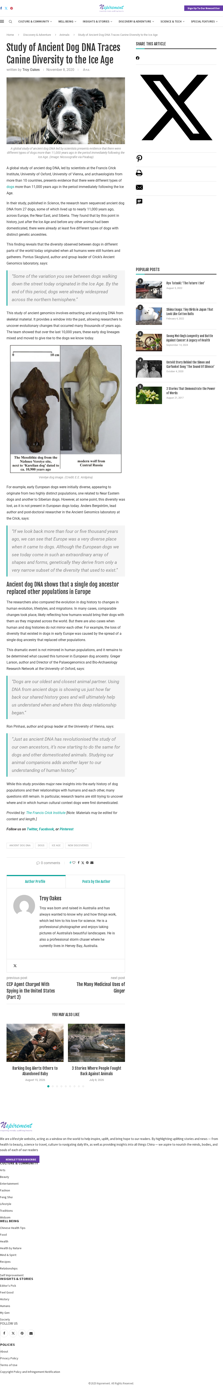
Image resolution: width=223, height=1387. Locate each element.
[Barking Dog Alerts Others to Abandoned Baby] (35, 1043)
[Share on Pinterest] (139, 161)
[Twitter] (6, 8)
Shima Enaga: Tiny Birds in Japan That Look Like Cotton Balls (189, 312)
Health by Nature (11, 1248)
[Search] (10, 22)
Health (4, 1241)
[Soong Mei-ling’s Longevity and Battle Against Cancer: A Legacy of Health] (149, 342)
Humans (5, 1305)
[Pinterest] (11, 8)
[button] (12, 1055)
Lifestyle (5, 1203)
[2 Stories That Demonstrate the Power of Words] (149, 395)
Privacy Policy (9, 1358)
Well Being (65, 21)
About (4, 1351)
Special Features (203, 21)
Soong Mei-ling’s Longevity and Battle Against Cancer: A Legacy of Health (189, 338)
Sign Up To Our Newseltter (204, 8)
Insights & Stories (96, 21)
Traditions (6, 1210)
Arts (2, 1170)
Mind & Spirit (8, 1254)
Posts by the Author (96, 881)
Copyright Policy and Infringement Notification (30, 1371)
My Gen (5, 1312)
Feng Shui (6, 1197)
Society (5, 1319)
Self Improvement (12, 1275)
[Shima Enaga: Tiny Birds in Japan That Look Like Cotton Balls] (149, 316)
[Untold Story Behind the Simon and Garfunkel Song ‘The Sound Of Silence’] (149, 369)
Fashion (5, 1190)
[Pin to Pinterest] (87, 862)
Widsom (5, 1217)
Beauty (4, 1176)
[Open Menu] (2, 21)
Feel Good (7, 1292)
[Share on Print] (139, 175)
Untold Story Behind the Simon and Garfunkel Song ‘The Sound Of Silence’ (190, 364)
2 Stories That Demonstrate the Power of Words (190, 391)
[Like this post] (73, 862)
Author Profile (35, 881)
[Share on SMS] (139, 204)
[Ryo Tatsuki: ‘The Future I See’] (149, 290)
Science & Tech (171, 21)
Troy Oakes (31, 70)
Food (3, 1234)
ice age (56, 845)
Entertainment (9, 1183)
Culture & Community (33, 21)
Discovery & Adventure (135, 21)
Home (10, 34)
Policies (7, 1344)
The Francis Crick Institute (46, 813)
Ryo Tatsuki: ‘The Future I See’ (185, 283)
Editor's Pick (8, 1285)
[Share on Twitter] (82, 863)
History (4, 1299)
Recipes (5, 1261)
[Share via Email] (91, 862)
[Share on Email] (139, 190)
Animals (64, 34)
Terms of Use (8, 1365)
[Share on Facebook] (78, 862)
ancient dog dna (19, 845)
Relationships (9, 1268)
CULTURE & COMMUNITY (19, 1163)
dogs (10, 187)
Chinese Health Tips (12, 1227)
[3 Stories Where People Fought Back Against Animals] (96, 1043)
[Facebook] (1, 8)
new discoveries (78, 845)
